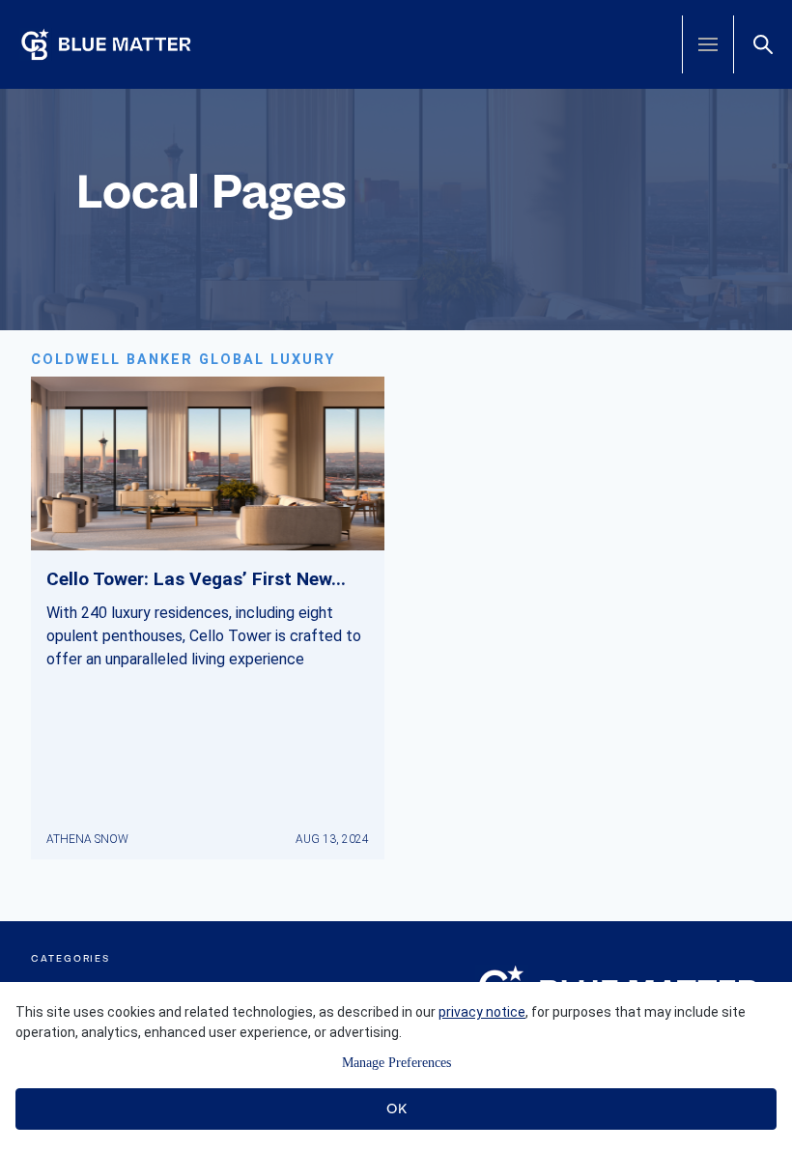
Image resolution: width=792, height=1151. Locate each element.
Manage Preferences (396, 1062)
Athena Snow (87, 839)
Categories (70, 958)
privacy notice (481, 1012)
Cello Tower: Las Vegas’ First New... (196, 579)
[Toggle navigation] (708, 44)
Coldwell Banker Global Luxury (183, 359)
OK (396, 1108)
